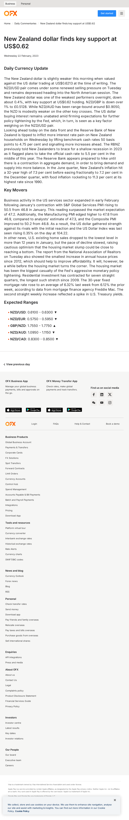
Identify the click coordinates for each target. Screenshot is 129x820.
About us (10, 675)
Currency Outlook (14, 576)
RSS (7, 592)
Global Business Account (18, 442)
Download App (13, 515)
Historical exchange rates (18, 544)
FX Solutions (11, 458)
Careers (9, 765)
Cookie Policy (22, 811)
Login (34, 424)
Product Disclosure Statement (20, 696)
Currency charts (13, 554)
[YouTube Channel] (102, 403)
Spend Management (15, 489)
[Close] (115, 800)
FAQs (56, 424)
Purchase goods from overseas (21, 635)
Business (10, 3)
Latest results (12, 728)
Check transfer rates (16, 604)
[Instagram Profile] (110, 403)
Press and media (14, 662)
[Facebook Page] (94, 395)
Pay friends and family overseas (22, 620)
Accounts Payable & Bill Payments (22, 494)
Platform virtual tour (15, 528)
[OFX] (10, 13)
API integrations (13, 657)
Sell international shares (17, 641)
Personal (25, 3)
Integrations (11, 505)
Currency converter (15, 533)
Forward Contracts (15, 468)
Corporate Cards (14, 452)
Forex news (11, 581)
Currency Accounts (15, 479)
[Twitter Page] (110, 395)
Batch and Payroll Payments (19, 500)
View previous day (18, 364)
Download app (12, 614)
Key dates (10, 733)
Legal (8, 685)
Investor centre (13, 723)
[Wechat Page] (94, 403)
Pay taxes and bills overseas (20, 630)
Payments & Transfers (16, 447)
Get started (107, 13)
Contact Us (11, 680)
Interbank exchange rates (18, 538)
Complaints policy (14, 690)
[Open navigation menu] (121, 13)
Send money (11, 609)
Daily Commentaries (25, 23)
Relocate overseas (15, 625)
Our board (10, 755)
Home (7, 23)
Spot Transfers (13, 463)
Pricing (8, 510)
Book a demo (113, 424)
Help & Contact (82, 424)
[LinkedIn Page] (102, 395)
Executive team (13, 760)
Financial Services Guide (18, 701)
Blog (7, 586)
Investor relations (14, 738)
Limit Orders (11, 473)
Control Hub (11, 484)
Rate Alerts (11, 549)
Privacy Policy (12, 706)
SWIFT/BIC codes (14, 559)
